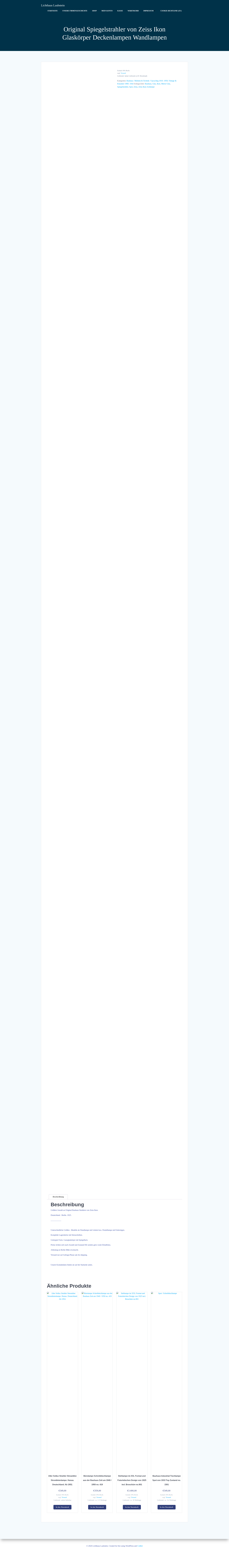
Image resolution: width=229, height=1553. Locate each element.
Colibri (140, 1546)
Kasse (120, 11)
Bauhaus (148, 84)
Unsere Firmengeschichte (74, 11)
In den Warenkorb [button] (62, 1507)
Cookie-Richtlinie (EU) (171, 11)
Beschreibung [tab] (58, 1197)
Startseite (52, 11)
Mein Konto (107, 11)
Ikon (158, 84)
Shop (94, 11)
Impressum (148, 11)
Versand (123, 73)
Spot (131, 87)
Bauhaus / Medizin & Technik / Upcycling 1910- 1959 (147, 81)
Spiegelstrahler (122, 87)
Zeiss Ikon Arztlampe (146, 87)
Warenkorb (133, 11)
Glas (154, 84)
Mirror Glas (165, 84)
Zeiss (136, 87)
